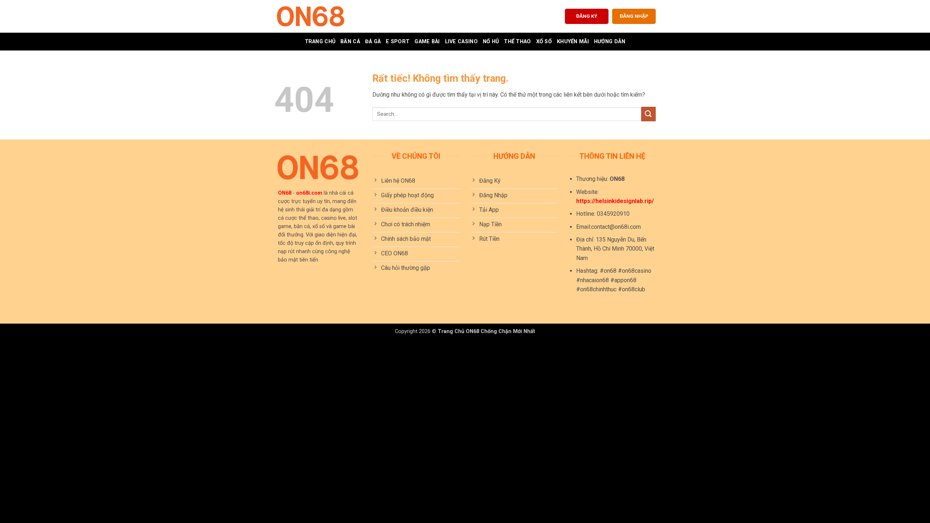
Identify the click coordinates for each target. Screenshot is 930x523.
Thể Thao (517, 41)
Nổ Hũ (491, 41)
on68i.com (309, 193)
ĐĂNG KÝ (586, 16)
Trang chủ (320, 41)
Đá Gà (373, 41)
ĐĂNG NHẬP (634, 16)
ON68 (284, 193)
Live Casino (461, 41)
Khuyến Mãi (573, 41)
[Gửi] (648, 114)
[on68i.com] (310, 16)
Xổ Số (544, 41)
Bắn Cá (350, 41)
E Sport (397, 41)
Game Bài (427, 41)
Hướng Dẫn (610, 41)
